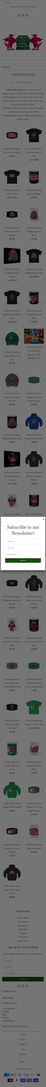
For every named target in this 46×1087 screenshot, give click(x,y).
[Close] (42, 520)
